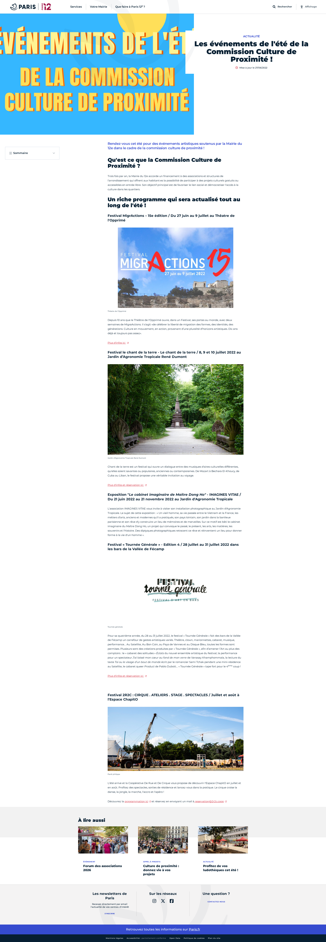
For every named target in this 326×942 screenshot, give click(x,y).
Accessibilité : (146, 938)
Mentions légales (114, 938)
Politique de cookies (194, 938)
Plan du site (214, 938)
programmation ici (136, 801)
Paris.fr (194, 929)
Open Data (174, 938)
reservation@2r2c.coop (209, 801)
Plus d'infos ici (117, 342)
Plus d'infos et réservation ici (126, 485)
